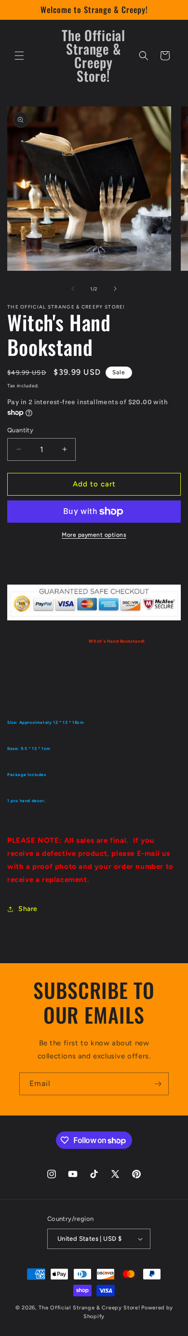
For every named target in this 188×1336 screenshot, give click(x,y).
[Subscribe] (157, 1083)
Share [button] (28, 909)
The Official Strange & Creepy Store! (89, 1308)
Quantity (20, 430)
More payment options (94, 534)
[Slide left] (72, 288)
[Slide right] (115, 288)
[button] (19, 55)
